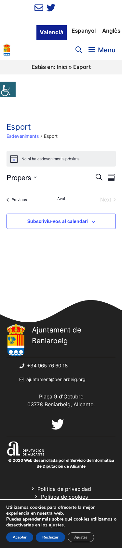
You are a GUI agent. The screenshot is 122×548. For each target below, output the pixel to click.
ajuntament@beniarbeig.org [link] (56, 379)
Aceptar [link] (20, 537)
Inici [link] (62, 67)
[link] (8, 89)
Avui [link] (61, 198)
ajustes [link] (56, 525)
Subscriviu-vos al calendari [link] (57, 221)
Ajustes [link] (81, 537)
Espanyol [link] (84, 30)
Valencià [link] (51, 32)
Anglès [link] (111, 30)
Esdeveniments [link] (23, 136)
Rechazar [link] (50, 537)
